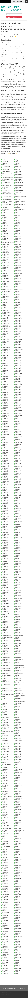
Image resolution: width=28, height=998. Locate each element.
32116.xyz (17, 553)
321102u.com (18, 280)
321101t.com (18, 257)
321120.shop (18, 449)
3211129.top (5, 363)
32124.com (5, 833)
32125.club (17, 849)
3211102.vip (18, 310)
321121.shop (5, 452)
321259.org (17, 870)
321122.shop (5, 455)
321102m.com (18, 273)
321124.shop (5, 468)
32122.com (17, 775)
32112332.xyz (18, 463)
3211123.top (5, 357)
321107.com (5, 286)
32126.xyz (4, 881)
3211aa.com (5, 655)
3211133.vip (5, 370)
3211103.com (18, 312)
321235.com (18, 824)
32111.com (17, 294)
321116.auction (18, 396)
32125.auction (5, 848)
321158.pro (17, 544)
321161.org (17, 555)
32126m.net (18, 912)
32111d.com (18, 413)
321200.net (5, 722)
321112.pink (5, 351)
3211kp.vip (4, 680)
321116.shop (18, 397)
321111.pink (5, 331)
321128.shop (18, 478)
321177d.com (5, 592)
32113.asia (4, 482)
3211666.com (18, 563)
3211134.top (18, 370)
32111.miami (5, 297)
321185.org (5, 630)
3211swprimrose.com (20, 695)
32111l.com (17, 425)
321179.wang (5, 613)
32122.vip (17, 778)
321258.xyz (5, 869)
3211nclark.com (6, 686)
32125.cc (4, 849)
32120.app (4, 716)
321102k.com (18, 272)
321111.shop (18, 331)
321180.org (17, 621)
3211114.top (18, 342)
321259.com (5, 870)
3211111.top (5, 336)
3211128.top (18, 362)
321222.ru (17, 782)
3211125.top (18, 359)
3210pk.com (5, 184)
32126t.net (5, 923)
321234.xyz (5, 822)
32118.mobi (17, 616)
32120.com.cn (5, 717)
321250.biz (17, 857)
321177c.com (18, 590)
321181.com (5, 622)
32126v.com (5, 926)
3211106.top (5, 320)
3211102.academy (6, 309)
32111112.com (5, 339)
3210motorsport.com (7, 179)
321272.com (18, 947)
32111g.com (18, 420)
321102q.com (18, 277)
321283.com (5, 970)
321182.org (5, 626)
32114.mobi (5, 513)
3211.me (17, 214)
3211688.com (18, 568)
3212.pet (4, 712)
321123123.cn (5, 463)
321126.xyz (5, 474)
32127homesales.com (7, 959)
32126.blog (5, 875)
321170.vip (4, 577)
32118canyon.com (6, 635)
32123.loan (5, 804)
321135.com (18, 500)
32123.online (18, 806)
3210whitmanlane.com (7, 204)
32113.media (18, 484)
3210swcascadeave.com (19, 194)
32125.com (17, 851)
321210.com (18, 738)
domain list (22, 988)
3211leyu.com (5, 681)
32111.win (17, 302)
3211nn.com (5, 688)
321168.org (5, 566)
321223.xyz (17, 786)
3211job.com (18, 677)
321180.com (5, 621)
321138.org (5, 508)
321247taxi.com (6, 846)
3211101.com (18, 305)
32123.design (18, 803)
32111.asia (4, 293)
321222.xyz (17, 783)
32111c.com (18, 412)
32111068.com (5, 323)
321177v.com (5, 606)
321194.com (18, 647)
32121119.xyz (18, 751)
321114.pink (18, 376)
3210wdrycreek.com (7, 201)
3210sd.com (5, 189)
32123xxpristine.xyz (19, 830)
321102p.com (5, 277)
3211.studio (5, 219)
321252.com (5, 860)
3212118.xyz (5, 756)
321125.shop (18, 470)
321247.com (5, 844)
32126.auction (18, 872)
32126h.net (17, 902)
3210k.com (5, 164)
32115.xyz (17, 527)
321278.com (5, 955)
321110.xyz (17, 304)
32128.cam (5, 962)
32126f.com (5, 901)
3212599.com (5, 872)
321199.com (5, 653)
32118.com (17, 613)
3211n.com (17, 684)
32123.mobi (17, 804)
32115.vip (4, 527)
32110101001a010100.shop (7, 242)
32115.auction (18, 521)
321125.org (5, 470)
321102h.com (5, 270)
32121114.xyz (5, 748)
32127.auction (18, 936)
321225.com (5, 791)
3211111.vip (18, 336)
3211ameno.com (6, 657)
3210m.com (5, 176)
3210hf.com (18, 161)
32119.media (18, 640)
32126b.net (5, 896)
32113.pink (17, 487)
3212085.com (18, 729)
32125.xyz (4, 857)
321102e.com (18, 267)
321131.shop (18, 494)
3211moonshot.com (7, 684)
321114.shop (5, 378)
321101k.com (5, 251)
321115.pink (18, 386)
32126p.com (5, 917)
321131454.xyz (5, 495)
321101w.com (5, 260)
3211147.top (5, 384)
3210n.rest (4, 180)
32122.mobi (17, 777)
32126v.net (17, 926)
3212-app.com (18, 703)
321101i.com (5, 249)
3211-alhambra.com (19, 209)
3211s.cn (17, 692)
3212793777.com (19, 957)
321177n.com (5, 600)
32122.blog (5, 774)
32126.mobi (17, 877)
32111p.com (18, 428)
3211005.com (18, 238)
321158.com (18, 542)
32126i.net (4, 906)
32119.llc (17, 638)
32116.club (17, 547)
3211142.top (18, 381)
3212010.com (5, 724)
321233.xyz (17, 819)
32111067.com (18, 322)
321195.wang (5, 648)
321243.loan (18, 840)
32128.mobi (17, 963)
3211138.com (5, 375)
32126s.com (5, 922)
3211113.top (5, 342)
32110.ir (17, 225)
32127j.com (17, 959)
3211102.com (18, 309)
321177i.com (18, 595)
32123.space (18, 809)
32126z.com (18, 935)
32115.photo (18, 526)
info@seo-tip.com (11, 988)
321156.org (17, 539)
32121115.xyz (18, 748)
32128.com (5, 963)
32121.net (17, 735)
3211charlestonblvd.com (7, 668)
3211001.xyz (18, 235)
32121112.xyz (5, 746)
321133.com (18, 499)
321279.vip (4, 957)
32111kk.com (5, 425)
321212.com (5, 761)
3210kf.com (18, 166)
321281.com (18, 967)
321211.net (17, 743)
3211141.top (5, 381)
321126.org (5, 473)
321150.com (5, 529)
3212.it (16, 708)
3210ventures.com (6, 199)
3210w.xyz (17, 199)
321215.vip (4, 767)
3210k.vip (17, 164)
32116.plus (4, 552)
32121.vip (17, 737)
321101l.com (18, 251)
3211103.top (5, 313)
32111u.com (5, 433)
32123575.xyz (5, 825)
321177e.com (18, 592)
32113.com (5, 484)
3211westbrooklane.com (7, 701)
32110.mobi (5, 227)
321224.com (18, 788)
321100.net (5, 233)
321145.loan (5, 519)
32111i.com (17, 421)
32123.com (17, 801)
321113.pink (5, 365)
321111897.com (19, 346)
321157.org (5, 542)
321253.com (5, 862)
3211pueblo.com (6, 692)
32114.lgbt (17, 511)
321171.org (5, 579)
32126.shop (5, 880)
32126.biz (17, 873)
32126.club (17, 875)
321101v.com (18, 259)
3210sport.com (6, 192)
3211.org (4, 217)
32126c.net (5, 898)
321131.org (5, 494)
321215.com (18, 766)
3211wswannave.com (20, 701)
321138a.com (18, 508)
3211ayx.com (18, 657)
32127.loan (17, 939)
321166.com (18, 561)
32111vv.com (5, 434)
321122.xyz (17, 455)
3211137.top (5, 373)
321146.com (18, 519)
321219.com (5, 770)
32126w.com (18, 928)
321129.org (5, 479)
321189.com (18, 634)
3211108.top (5, 325)
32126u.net (17, 925)
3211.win (17, 220)
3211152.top (18, 389)
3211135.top (5, 371)
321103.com (18, 285)
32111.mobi (17, 297)
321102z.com (5, 285)
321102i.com (18, 270)
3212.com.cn (5, 708)
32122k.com (18, 795)
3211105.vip (5, 318)
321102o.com (18, 275)
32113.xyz (17, 489)
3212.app (17, 704)
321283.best (18, 968)
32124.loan (5, 835)
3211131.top (18, 367)
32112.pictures (18, 442)
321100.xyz (17, 233)
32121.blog (17, 732)
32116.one (17, 550)
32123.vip (4, 811)
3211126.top (5, 360)
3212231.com (5, 788)
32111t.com (18, 431)
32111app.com (18, 410)
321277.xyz (17, 952)
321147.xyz (5, 521)
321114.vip (17, 378)
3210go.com (5, 161)
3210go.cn (17, 160)
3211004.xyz (5, 238)
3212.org (17, 711)
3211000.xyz (5, 235)
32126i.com (17, 904)
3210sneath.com (19, 190)
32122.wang (5, 780)
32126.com (5, 877)
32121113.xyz (18, 746)
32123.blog (5, 799)
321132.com (18, 495)
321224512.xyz (18, 790)
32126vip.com (5, 928)
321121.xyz (17, 452)
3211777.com (5, 589)
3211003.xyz (18, 236)
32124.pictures (5, 836)
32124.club (17, 832)
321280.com (5, 967)
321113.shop (18, 365)
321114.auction (18, 375)
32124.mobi (17, 835)
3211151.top (5, 389)
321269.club (5, 889)
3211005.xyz (5, 239)
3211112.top (18, 341)
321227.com (5, 793)
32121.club (4, 733)
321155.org (5, 537)
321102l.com (5, 273)
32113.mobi (5, 486)
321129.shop (18, 479)
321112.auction (6, 349)
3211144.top (5, 383)
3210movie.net (18, 179)
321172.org (17, 579)
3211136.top (18, 371)
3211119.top (18, 347)
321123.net (17, 458)
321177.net (5, 587)
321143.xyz (17, 516)
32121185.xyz (18, 759)
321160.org (5, 555)
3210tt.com (18, 198)
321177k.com (18, 597)
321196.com (18, 648)
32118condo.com (19, 635)
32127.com (5, 939)
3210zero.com (5, 209)
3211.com (4, 212)
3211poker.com (18, 690)
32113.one (17, 486)
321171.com (18, 577)
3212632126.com (19, 883)
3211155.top (5, 392)
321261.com (18, 881)
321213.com (18, 764)
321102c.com (18, 265)
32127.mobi (5, 941)
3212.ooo (4, 711)
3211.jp (4, 214)
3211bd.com (18, 660)
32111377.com (18, 373)
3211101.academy (6, 305)
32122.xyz (17, 780)
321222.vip (4, 783)
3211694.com (18, 571)
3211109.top (18, 325)
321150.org (17, 529)
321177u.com (18, 605)
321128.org (5, 478)
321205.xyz (17, 725)
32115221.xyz (5, 534)
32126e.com (18, 899)
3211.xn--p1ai (18, 222)
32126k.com (5, 909)
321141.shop (18, 515)
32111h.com (5, 421)
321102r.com (5, 278)
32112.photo (5, 442)
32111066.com (5, 322)
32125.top (4, 856)
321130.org (5, 492)
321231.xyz (17, 814)
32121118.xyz (5, 751)
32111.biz (17, 293)
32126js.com (18, 907)
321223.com (5, 786)
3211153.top (5, 391)
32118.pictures (18, 618)
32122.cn (4, 775)
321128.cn (17, 476)
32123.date (5, 803)
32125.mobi (17, 852)
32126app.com (18, 893)
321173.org (5, 581)
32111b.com (5, 412)
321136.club (18, 502)
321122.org (17, 453)
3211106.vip (18, 320)
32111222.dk (18, 355)
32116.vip (4, 553)
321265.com (18, 885)
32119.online (18, 642)
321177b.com (5, 590)
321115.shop (5, 387)
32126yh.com (5, 935)
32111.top (4, 301)
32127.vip (4, 944)
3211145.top (18, 383)
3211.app (4, 211)
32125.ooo (17, 854)
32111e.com (5, 418)
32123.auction (18, 798)
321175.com (5, 582)
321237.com (18, 825)
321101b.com (18, 243)
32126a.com (5, 891)
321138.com (18, 507)
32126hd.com (5, 904)
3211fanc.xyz (18, 670)
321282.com (5, 968)
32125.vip (17, 856)
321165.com (5, 560)
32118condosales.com (7, 637)
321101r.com (18, 256)
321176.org (5, 585)
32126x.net (5, 931)
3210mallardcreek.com (7, 177)
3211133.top (18, 368)
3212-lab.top (5, 704)
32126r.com (5, 920)
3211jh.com (5, 677)
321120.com (5, 449)
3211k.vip (4, 678)
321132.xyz (5, 499)
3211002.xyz (5, 236)
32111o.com (5, 428)
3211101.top (5, 307)
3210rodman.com (19, 185)
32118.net (4, 618)
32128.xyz (17, 965)
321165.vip (4, 561)
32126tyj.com (18, 923)
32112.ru (4, 445)
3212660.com (18, 886)
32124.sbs (17, 836)
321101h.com (18, 248)
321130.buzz (5, 490)
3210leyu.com (18, 174)
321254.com (18, 862)
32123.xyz (4, 812)
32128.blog (17, 960)
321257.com (18, 865)
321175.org (17, 582)
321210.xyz (5, 740)
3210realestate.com (20, 184)
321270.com (5, 946)
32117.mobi (5, 574)
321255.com (5, 864)
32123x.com (5, 830)
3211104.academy (6, 315)
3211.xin (4, 222)
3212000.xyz (18, 722)
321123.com (5, 458)
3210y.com (17, 206)
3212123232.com (6, 764)
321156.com (5, 539)
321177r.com (5, 603)
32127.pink (17, 943)
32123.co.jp (5, 801)
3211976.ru (17, 651)
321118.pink (18, 405)
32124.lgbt (17, 833)
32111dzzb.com (19, 416)
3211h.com (5, 673)
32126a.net (17, 891)
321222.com (5, 782)
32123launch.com (6, 828)
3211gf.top (17, 672)
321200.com (18, 721)
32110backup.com (6, 289)
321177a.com (18, 589)
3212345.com (5, 824)
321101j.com (18, 249)
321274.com (5, 951)
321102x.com (5, 283)
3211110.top (5, 334)
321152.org (17, 532)
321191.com (5, 645)
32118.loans (5, 616)
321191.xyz (17, 645)
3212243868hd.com (7, 790)
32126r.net (17, 920)
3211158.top (18, 394)
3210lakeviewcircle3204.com (8, 174)
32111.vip (17, 301)
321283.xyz (17, 970)
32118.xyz (17, 619)
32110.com (5, 225)
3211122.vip (5, 355)
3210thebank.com (6, 196)
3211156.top (18, 392)
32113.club (17, 482)
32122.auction (18, 772)
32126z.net (5, 936)
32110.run (4, 228)
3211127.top (5, 362)
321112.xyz (5, 352)
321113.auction (18, 363)
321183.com (18, 626)
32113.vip (4, 489)
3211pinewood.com (7, 690)
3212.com (17, 706)
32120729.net (18, 727)
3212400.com (18, 838)
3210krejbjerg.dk (6, 171)
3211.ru (16, 217)
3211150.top (18, 387)
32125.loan (5, 852)
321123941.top (5, 466)
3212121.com (5, 762)
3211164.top (5, 402)
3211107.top (18, 323)
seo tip (9, 992)
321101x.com (18, 260)
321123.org (5, 460)
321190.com (18, 643)
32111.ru (17, 299)
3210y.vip (4, 207)
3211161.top (18, 399)
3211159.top (5, 396)
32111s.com (5, 431)
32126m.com (5, 912)
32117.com (17, 573)
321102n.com (5, 275)
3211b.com (5, 659)
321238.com (5, 827)
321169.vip (4, 571)
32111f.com (18, 418)
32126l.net (17, 910)
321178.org (5, 611)
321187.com (5, 632)
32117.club (4, 573)
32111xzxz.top (18, 436)
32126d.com (18, 898)
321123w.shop (18, 466)
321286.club (5, 973)
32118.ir (4, 614)
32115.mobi (17, 524)
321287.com (18, 973)
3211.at (17, 211)
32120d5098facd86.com (7, 731)
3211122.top (18, 354)
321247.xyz (17, 844)
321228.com (18, 793)
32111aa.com (5, 410)
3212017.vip (18, 724)
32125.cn (4, 851)
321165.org (17, 560)
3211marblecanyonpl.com (20, 682)
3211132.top (5, 368)
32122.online (5, 778)
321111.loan (5, 328)
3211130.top (5, 367)
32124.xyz (4, 838)
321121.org (17, 450)
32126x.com (18, 930)
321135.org (5, 502)
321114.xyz (5, 379)
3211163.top (18, 400)
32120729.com (5, 727)
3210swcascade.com (7, 193)
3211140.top (18, 379)
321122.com (5, 453)
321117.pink (5, 404)
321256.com (5, 865)
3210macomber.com (20, 176)
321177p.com (5, 602)
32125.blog (17, 848)
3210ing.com (5, 163)
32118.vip (4, 619)
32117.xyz (4, 576)
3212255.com (18, 791)
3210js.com (17, 163)
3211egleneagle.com (7, 670)
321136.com (5, 503)
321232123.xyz (18, 817)
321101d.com (18, 244)
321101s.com (5, 257)
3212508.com (5, 859)
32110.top (17, 228)
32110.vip (4, 230)
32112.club (17, 439)
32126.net (4, 878)
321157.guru (18, 540)
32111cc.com (5, 413)
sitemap (8, 994)
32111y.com (5, 437)
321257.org (5, 867)
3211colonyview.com (20, 667)
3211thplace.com (19, 696)
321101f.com (18, 246)
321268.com (18, 888)
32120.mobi (5, 719)
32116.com (5, 548)
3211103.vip (18, 313)
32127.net (17, 941)
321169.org (17, 569)
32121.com (17, 733)
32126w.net (5, 930)
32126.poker (18, 878)
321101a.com (18, 241)
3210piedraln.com (19, 182)
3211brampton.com (7, 664)
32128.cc (17, 962)
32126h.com (5, 902)
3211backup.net (6, 660)
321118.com (5, 405)
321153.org (17, 534)
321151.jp (17, 531)
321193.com (5, 647)
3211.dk (17, 212)
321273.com (18, 949)
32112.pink (4, 444)
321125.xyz (5, 471)
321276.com (5, 952)
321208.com (5, 729)
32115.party (5, 526)
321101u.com (5, 259)
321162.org (5, 556)
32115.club (17, 523)
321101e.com (5, 246)
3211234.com (18, 465)
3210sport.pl (18, 192)
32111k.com (18, 423)
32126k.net (17, 909)
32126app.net (5, 894)
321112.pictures (19, 349)
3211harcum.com (19, 673)
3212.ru (16, 712)
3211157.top (5, 394)
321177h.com (5, 595)
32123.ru (4, 809)
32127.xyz (17, 944)
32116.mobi (5, 550)
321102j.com (5, 272)
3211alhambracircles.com (20, 656)
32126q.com (5, 918)
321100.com (18, 231)
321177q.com (18, 602)
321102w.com (18, 281)
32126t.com (18, 922)
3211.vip (4, 220)
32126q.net (17, 918)
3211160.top (5, 399)
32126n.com (5, 914)
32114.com (5, 511)
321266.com (5, 886)
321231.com (5, 814)
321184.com (18, 627)
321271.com (5, 947)
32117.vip (17, 574)
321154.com (5, 536)
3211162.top (5, 400)
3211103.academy (6, 312)
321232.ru (17, 815)
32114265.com (5, 516)
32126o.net (17, 915)
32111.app (17, 291)
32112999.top (5, 481)
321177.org (17, 587)
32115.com (5, 524)
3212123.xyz (18, 762)
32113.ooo (4, 487)
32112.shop (17, 445)
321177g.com (18, 593)
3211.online (17, 215)
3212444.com (5, 843)
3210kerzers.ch (6, 166)
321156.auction (18, 537)
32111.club (4, 294)
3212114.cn (5, 754)
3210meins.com (19, 177)
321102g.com (18, 268)
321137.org (5, 507)
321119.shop (5, 408)
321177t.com (5, 605)
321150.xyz (5, 531)
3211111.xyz (5, 338)
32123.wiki (17, 811)
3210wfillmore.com (6, 203)
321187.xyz (17, 632)
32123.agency (5, 798)
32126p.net (17, 917)
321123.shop (18, 460)
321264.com (5, 885)
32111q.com (5, 429)
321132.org (5, 497)
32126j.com (17, 906)
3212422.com (5, 840)
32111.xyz (4, 304)
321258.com (18, 867)
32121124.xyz (18, 753)
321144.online (18, 518)
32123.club (17, 799)
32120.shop (17, 719)
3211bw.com (18, 664)
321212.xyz (17, 761)
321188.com (5, 634)
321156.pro (5, 540)
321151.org (5, 532)
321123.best (5, 457)
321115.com (5, 386)
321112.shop (18, 351)
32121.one (4, 737)
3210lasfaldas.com (19, 172)
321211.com (5, 743)
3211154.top (18, 391)
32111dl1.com (5, 415)
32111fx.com (5, 420)
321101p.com (18, 254)
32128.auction (5, 960)
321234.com (18, 820)
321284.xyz (5, 972)
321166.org (5, 563)
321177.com (18, 585)
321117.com (18, 402)
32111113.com (18, 339)
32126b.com (18, 894)
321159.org (17, 545)
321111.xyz (17, 333)
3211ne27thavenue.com (19, 687)
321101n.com (18, 252)
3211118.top (18, 344)
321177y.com (18, 608)
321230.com (18, 812)
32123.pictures (18, 807)
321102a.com (18, 264)
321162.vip (17, 556)
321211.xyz (5, 745)
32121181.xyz (18, 756)
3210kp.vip (17, 169)
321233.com (5, 819)
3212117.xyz (18, 754)
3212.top (4, 714)
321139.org (5, 510)
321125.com (18, 468)
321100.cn (4, 231)
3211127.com (18, 360)
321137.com (18, 505)
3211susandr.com (19, 693)
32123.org (4, 807)
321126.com (18, 471)
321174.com (18, 581)
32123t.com (18, 828)
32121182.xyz (5, 758)
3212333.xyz (5, 820)
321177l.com (5, 598)
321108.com (18, 286)
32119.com (5, 638)
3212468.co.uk (18, 843)
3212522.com (18, 860)
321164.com (18, 558)
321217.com (5, 769)
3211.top (17, 219)
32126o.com (5, 915)
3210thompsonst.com (20, 196)
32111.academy (6, 291)
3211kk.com (18, 678)
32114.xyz (4, 515)
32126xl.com (18, 931)
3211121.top (5, 354)
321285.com (18, 972)
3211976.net (5, 651)
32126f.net (17, 901)
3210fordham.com (6, 160)
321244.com (18, 841)
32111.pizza (5, 299)
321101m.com (5, 252)
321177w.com (18, 606)
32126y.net (17, 933)
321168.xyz (17, 566)
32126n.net (17, 914)
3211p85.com (18, 688)
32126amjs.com (6, 893)
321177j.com (5, 597)
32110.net (17, 227)
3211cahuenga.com (19, 665)
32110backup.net (19, 289)
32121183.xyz (18, 758)
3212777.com (18, 954)
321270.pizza (18, 946)
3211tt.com (18, 698)
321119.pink (18, 407)
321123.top (5, 461)
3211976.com (18, 650)
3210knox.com (5, 169)
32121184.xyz (5, 759)
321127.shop (5, 476)
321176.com (18, 584)
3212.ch (4, 706)
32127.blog (5, 938)
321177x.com (5, 608)
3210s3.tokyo (18, 187)
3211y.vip (4, 703)
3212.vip (17, 714)
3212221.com (5, 785)
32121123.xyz (5, 753)
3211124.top (5, 359)
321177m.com (18, 598)
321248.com (18, 846)
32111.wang (5, 302)
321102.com (5, 264)
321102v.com (5, 281)
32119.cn (17, 637)
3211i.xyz (17, 675)
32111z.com (18, 437)
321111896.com (6, 346)
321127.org (17, 474)
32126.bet (4, 873)
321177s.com (18, 603)
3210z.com (17, 207)
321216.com (18, 767)
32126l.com (5, 910)
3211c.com (5, 665)
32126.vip (17, 880)
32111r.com (18, 429)
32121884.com (18, 769)
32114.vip (17, 513)
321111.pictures (19, 330)
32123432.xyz (18, 822)
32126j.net (4, 907)
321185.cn (4, 629)
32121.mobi (5, 735)
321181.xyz (5, 624)
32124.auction (5, 832)
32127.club (17, 938)
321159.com (5, 545)
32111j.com (5, 423)
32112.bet (4, 439)
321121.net (5, 450)
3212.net (17, 709)
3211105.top (18, 317)
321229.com (5, 795)
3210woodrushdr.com (20, 204)
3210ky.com (18, 171)
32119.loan (5, 640)
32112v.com (18, 481)
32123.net (4, 806)
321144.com (5, 518)
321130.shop (18, 492)
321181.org (17, 622)
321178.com (18, 610)
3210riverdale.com (6, 185)
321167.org (5, 564)
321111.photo (5, 330)
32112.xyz (17, 447)
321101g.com (5, 248)
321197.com (5, 650)
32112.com (5, 441)
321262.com (5, 883)
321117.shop (18, 404)
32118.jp (17, 614)
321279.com (18, 955)
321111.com (18, 326)
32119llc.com (18, 653)
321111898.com (6, 347)
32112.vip (4, 447)
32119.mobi (5, 642)
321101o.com (5, 254)
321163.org (5, 558)
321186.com (18, 630)
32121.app (17, 730)
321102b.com (5, 265)
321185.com (18, 629)
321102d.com (5, 267)
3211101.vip (18, 307)
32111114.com (5, 341)
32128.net (4, 965)
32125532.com (18, 864)
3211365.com (5, 505)
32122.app (4, 772)
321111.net (17, 328)
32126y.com (5, 933)
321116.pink (5, 397)
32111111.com (18, 338)
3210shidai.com (6, 190)
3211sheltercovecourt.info (7, 694)
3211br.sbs (17, 662)
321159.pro (5, 547)
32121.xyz (4, 738)
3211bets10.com (6, 662)
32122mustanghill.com (7, 796)
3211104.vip (5, 317)
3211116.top (5, 344)
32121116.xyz (5, 750)
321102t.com (5, 280)
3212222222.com (19, 785)
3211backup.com (19, 659)
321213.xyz (5, 766)
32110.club (17, 223)
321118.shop (5, 407)
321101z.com (18, 262)
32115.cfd (4, 523)
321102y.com (18, 283)
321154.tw (17, 536)
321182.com (18, 624)
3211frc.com (5, 672)
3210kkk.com (18, 168)
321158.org (5, 544)
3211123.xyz (18, 357)
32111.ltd (17, 296)
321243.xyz (5, 841)
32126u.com (5, 925)
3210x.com (5, 206)
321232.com (5, 815)
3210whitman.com (19, 203)
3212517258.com (19, 859)
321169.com (5, 569)
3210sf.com (18, 189)
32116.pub (17, 552)
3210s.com (5, 187)
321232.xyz (5, 817)
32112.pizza (18, 444)
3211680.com (5, 568)
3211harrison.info (6, 675)
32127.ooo (4, 943)
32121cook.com (19, 770)
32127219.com (5, 949)
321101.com (18, 239)
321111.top (5, 333)
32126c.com (18, 896)
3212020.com (5, 725)
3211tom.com (5, 698)
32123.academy (18, 796)
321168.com (18, 564)
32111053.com (18, 318)
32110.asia (4, 223)
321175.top (5, 584)
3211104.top (18, 315)
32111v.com (18, 433)
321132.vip (17, 497)
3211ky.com (18, 680)
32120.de (17, 717)
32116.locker (18, 548)
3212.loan (4, 709)
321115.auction (18, 384)
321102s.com (18, 278)
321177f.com (5, 593)
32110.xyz (17, 230)
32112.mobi (17, 441)
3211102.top (5, 310)
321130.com (18, 490)
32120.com (17, 716)
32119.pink (4, 643)
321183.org (5, 627)
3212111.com (18, 745)
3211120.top (18, 352)
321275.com (18, 951)
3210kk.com (5, 168)
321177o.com (18, 600)
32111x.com (5, 436)
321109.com (18, 288)
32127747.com (5, 954)
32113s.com (18, 510)
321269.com (18, 889)
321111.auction (6, 326)
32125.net (4, 854)
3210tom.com (5, 198)
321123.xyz (17, 461)
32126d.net (5, 899)
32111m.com (5, 426)
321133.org (5, 500)
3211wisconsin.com (19, 700)
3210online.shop (6, 182)
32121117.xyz (18, 750)
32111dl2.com (18, 415)
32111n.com (18, 426)
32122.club (17, 774)
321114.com (5, 376)
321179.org (17, 611)
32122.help (4, 777)
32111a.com (18, 408)
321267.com (5, 888)
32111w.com (18, 434)
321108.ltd (4, 288)
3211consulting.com (20, 669)
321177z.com (5, 610)
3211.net (4, 215)
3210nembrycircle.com (20, 180)
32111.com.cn (5, 296)
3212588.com (18, 869)
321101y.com (5, 262)
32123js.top (18, 827)
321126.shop (18, 473)
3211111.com (18, 334)
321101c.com (5, 244)
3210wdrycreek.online (20, 201)
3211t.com (5, 696)
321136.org (17, 503)
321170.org (17, 576)
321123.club (18, 457)
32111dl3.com (5, 416)
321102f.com (5, 268)
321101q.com (5, 256)
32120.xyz (4, 721)
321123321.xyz (5, 465)
